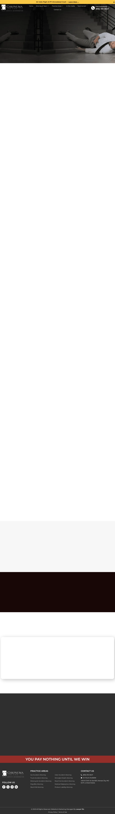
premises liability (40, 489)
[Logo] (12, 8)
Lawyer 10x (80, 809)
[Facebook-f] (3, 787)
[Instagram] (12, 787)
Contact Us (57, 9)
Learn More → (74, 2)
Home (31, 6)
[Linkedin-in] (16, 787)
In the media (70, 6)
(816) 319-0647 (102, 9)
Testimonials (82, 6)
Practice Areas (56, 6)
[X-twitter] (8, 787)
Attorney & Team (41, 6)
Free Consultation (101, 6)
